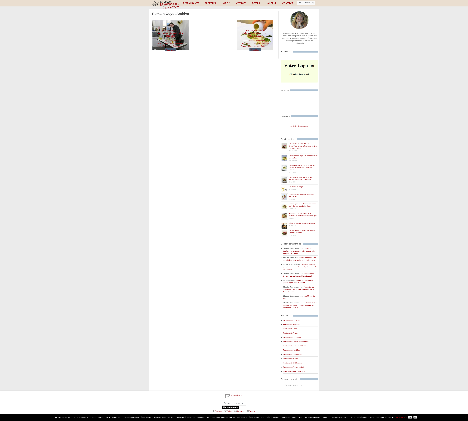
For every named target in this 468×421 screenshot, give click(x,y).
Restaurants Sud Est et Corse (294, 346)
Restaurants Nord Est (291, 350)
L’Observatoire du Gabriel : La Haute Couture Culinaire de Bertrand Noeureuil (300, 305)
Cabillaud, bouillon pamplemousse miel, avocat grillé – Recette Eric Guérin (300, 251)
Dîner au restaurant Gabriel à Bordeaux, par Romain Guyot (255, 33)
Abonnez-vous (230, 407)
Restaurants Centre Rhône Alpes (295, 342)
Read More (170, 50)
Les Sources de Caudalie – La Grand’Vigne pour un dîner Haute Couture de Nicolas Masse (303, 146)
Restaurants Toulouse (291, 324)
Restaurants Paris (290, 329)
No (415, 417)
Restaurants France (290, 333)
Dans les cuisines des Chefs (294, 371)
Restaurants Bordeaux (165, 43)
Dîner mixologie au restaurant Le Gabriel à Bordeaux (170, 33)
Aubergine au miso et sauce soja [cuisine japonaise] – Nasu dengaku (298, 289)
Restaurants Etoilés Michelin (294, 367)
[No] (465, 417)
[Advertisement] (300, 102)
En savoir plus (401, 417)
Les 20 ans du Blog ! (296, 187)
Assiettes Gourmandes (299, 126)
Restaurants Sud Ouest (172, 46)
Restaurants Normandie (292, 354)
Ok (410, 417)
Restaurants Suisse (290, 359)
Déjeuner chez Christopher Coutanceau (302, 223)
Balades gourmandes (173, 40)
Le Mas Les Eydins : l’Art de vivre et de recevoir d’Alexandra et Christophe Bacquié (302, 168)
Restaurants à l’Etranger (292, 363)
